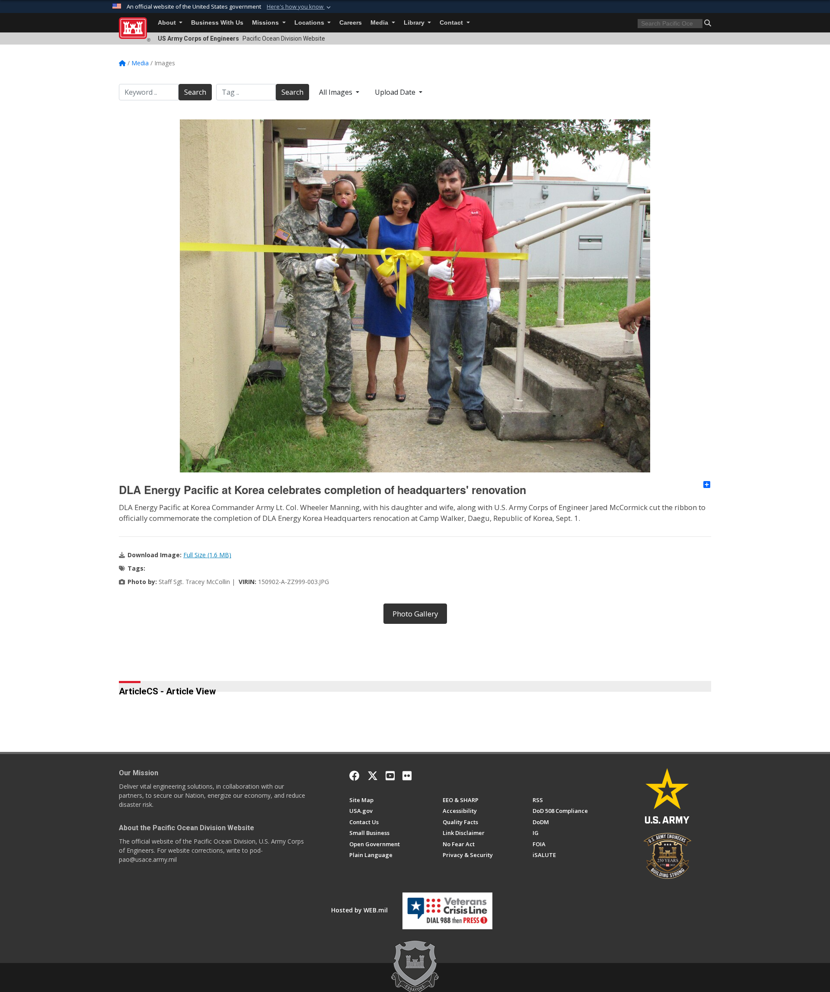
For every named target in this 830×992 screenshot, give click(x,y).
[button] (299, 7)
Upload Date (396, 92)
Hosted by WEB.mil (359, 910)
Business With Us (217, 22)
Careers (350, 22)
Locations (310, 22)
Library (415, 22)
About (168, 22)
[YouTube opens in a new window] (390, 775)
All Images (336, 92)
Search (195, 92)
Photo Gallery (415, 614)
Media (380, 22)
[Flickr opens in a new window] (407, 775)
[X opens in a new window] (372, 775)
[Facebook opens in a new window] (354, 775)
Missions (266, 22)
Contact (452, 22)
